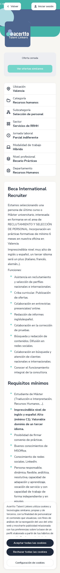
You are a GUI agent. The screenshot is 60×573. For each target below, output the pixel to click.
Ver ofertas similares (30, 69)
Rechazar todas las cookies (30, 552)
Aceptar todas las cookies (30, 543)
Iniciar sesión (45, 6)
